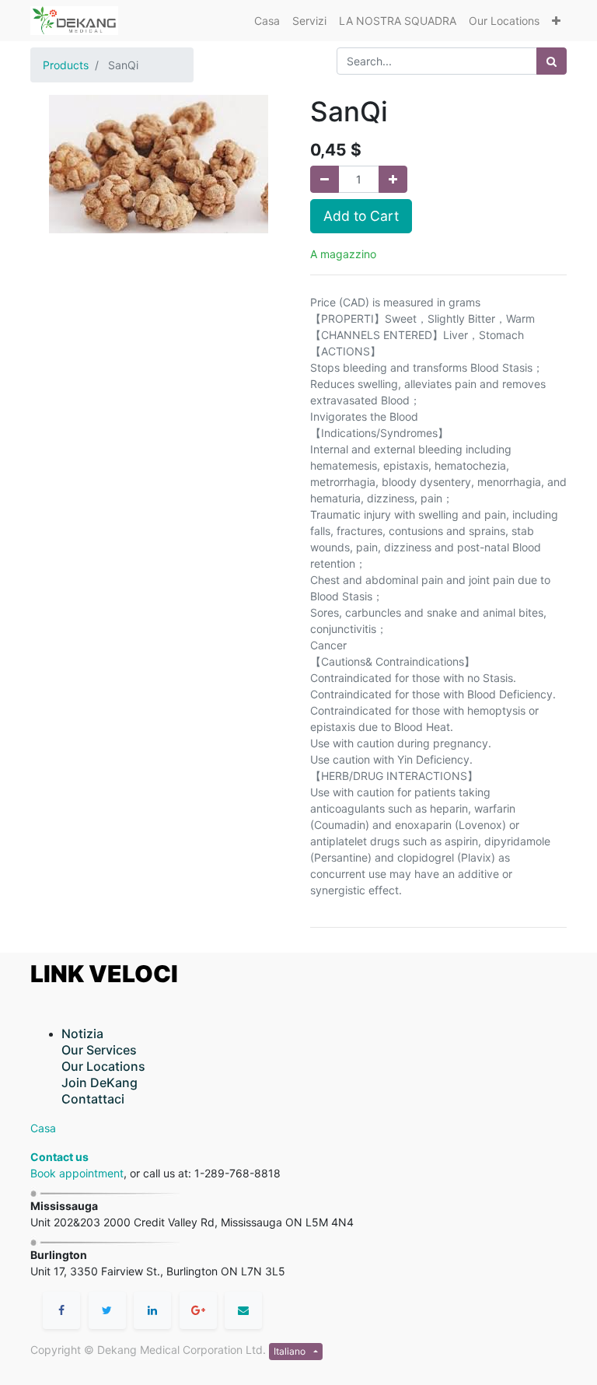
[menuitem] (267, 20)
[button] (556, 20)
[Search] (551, 61)
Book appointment (77, 1173)
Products (66, 65)
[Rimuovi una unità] (324, 179)
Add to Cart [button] (361, 216)
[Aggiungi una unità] (393, 179)
